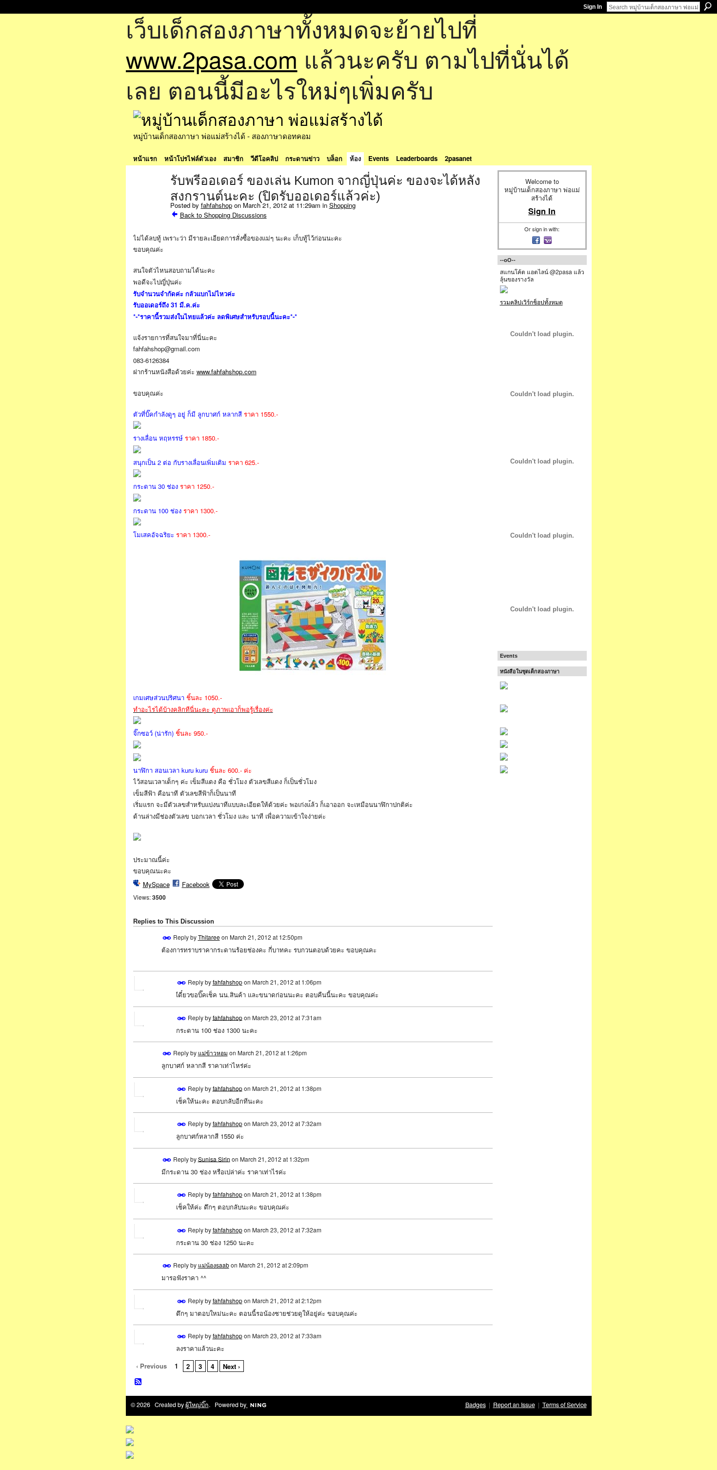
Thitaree (209, 937)
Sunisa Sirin (214, 1158)
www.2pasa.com (212, 59)
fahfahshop (216, 205)
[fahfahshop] (148, 201)
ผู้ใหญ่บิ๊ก (197, 1404)
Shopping (342, 205)
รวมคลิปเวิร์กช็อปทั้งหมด (531, 302)
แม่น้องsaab (213, 1265)
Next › (231, 1366)
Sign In (592, 6)
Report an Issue (514, 1404)
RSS (138, 1382)
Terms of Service (564, 1404)
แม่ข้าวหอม (213, 1052)
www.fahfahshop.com (227, 371)
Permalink (167, 938)
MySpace (156, 884)
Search (708, 6)
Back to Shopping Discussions (223, 215)
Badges (475, 1404)
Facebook (196, 884)
